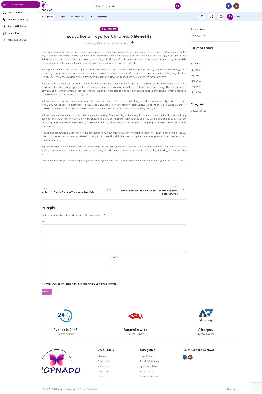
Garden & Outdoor (149, 376)
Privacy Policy (104, 361)
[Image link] (56, 360)
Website (36, 270)
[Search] (178, 6)
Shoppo (105, 43)
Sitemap (102, 356)
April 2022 (196, 91)
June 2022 (196, 80)
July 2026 (195, 69)
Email (114, 257)
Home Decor (146, 371)
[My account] (202, 17)
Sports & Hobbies (148, 366)
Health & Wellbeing (149, 361)
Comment (38, 221)
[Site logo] (42, 5)
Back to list (109, 190)
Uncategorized (109, 29)
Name (36, 257)
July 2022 (195, 75)
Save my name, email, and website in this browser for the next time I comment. (76, 283)
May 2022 (196, 86)
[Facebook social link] (229, 6)
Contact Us (103, 376)
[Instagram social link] (236, 6)
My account (103, 366)
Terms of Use (104, 371)
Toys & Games (147, 356)
